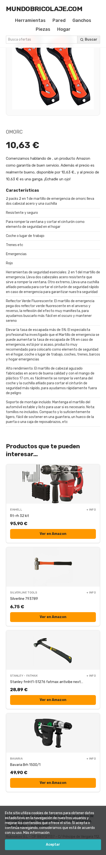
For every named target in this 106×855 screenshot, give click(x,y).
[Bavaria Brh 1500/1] (53, 733)
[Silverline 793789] (53, 567)
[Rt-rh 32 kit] (53, 484)
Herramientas (30, 20)
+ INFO (91, 509)
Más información (36, 833)
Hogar (64, 29)
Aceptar (53, 844)
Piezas (43, 29)
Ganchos (81, 20)
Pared (59, 20)
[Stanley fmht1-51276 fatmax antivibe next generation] (53, 650)
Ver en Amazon (53, 534)
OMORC (14, 132)
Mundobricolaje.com (44, 9)
